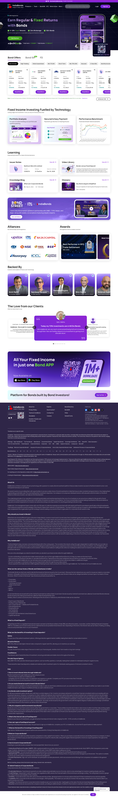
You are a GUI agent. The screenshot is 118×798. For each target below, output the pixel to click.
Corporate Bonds (35, 444)
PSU (80, 441)
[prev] (62, 246)
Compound (74, 444)
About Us (31, 407)
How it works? (51, 410)
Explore (49, 407)
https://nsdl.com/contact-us (41, 472)
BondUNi (42, 6)
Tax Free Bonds (28, 441)
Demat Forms (69, 416)
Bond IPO (84, 441)
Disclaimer (32, 416)
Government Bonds (47, 441)
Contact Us (50, 413)
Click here (19, 456)
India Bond (91, 412)
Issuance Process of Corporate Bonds (41, 447)
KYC (47, 6)
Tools (36, 6)
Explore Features (65, 444)
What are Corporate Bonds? (21, 447)
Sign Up (105, 6)
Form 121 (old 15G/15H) (14, 444)
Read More (18, 92)
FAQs (66, 413)
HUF (50, 444)
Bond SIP (81, 444)
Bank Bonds (37, 441)
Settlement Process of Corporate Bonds (84, 447)
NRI (53, 444)
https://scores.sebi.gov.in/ (22, 465)
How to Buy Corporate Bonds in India (62, 447)
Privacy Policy (33, 410)
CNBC (57, 444)
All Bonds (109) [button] (102, 99)
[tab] (14, 58)
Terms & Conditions (35, 413)
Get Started (15, 38)
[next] (108, 246)
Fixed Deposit (25, 444)
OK (93, 794)
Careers (49, 416)
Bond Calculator (93, 441)
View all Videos (16, 217)
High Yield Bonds (18, 441)
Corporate (44, 444)
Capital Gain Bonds (58, 441)
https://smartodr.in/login (32, 469)
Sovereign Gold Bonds (71, 441)
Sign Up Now (100, 395)
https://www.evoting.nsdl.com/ (30, 475)
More (61, 6)
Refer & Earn (54, 6)
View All (52, 162)
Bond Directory (69, 407)
